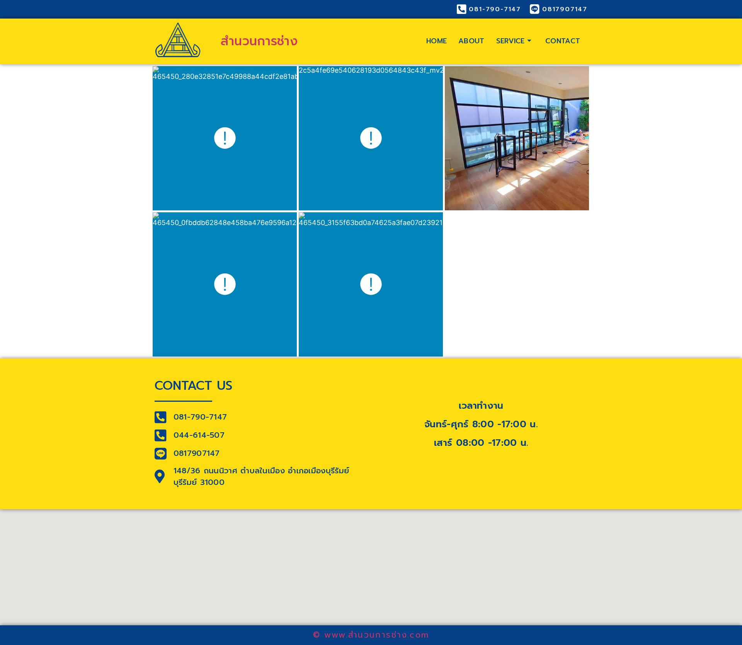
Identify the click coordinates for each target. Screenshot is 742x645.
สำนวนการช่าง (259, 41)
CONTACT (562, 41)
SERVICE (510, 41)
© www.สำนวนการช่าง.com (371, 635)
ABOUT (471, 41)
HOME (436, 41)
